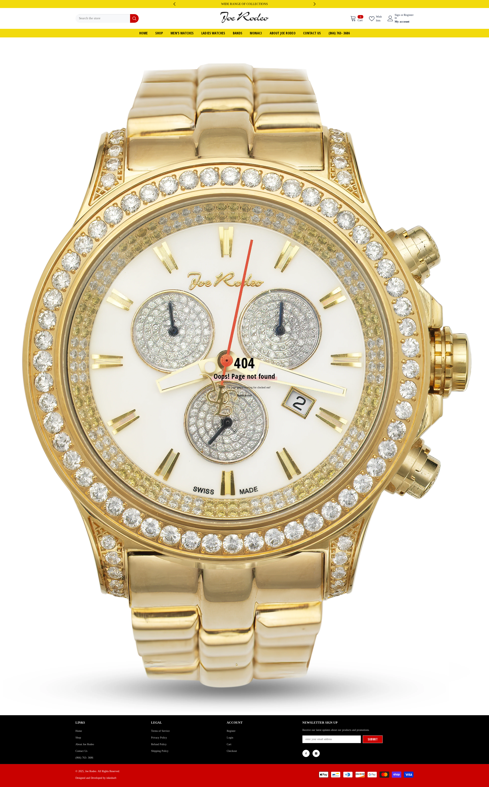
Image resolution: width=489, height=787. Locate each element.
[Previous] (174, 7)
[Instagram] (316, 759)
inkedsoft (111, 784)
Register (409, 21)
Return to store (244, 401)
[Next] (314, 7)
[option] (244, 7)
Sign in (397, 22)
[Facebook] (306, 759)
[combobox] (102, 24)
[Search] (107, 24)
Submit (373, 745)
